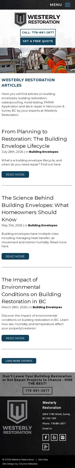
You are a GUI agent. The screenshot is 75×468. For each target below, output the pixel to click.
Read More (15, 174)
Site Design (8, 463)
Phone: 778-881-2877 (54, 423)
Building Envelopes (43, 152)
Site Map (43, 459)
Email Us (47, 428)
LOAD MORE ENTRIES (19, 360)
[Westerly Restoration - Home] (37, 27)
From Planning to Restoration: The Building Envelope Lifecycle (34, 138)
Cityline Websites (28, 463)
